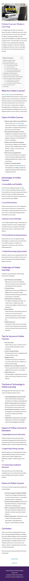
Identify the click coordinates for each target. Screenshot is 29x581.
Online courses (5, 94)
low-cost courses (19, 123)
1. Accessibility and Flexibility (12, 65)
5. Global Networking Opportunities (13, 71)
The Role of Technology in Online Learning (13, 76)
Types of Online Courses (9, 62)
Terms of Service (10, 570)
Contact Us (14, 572)
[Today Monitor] (3, 4)
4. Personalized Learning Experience (13, 70)
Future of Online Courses (9, 84)
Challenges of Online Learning (10, 73)
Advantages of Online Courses (10, 63)
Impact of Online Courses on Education (12, 78)
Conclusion (6, 86)
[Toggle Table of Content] (21, 58)
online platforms (20, 165)
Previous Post (14, 559)
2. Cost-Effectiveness (10, 66)
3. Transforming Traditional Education (13, 83)
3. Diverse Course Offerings (11, 68)
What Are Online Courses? (10, 60)
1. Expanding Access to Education (13, 80)
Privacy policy (19, 570)
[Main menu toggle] (26, 4)
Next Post (14, 563)
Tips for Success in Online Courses (11, 75)
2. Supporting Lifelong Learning (12, 81)
